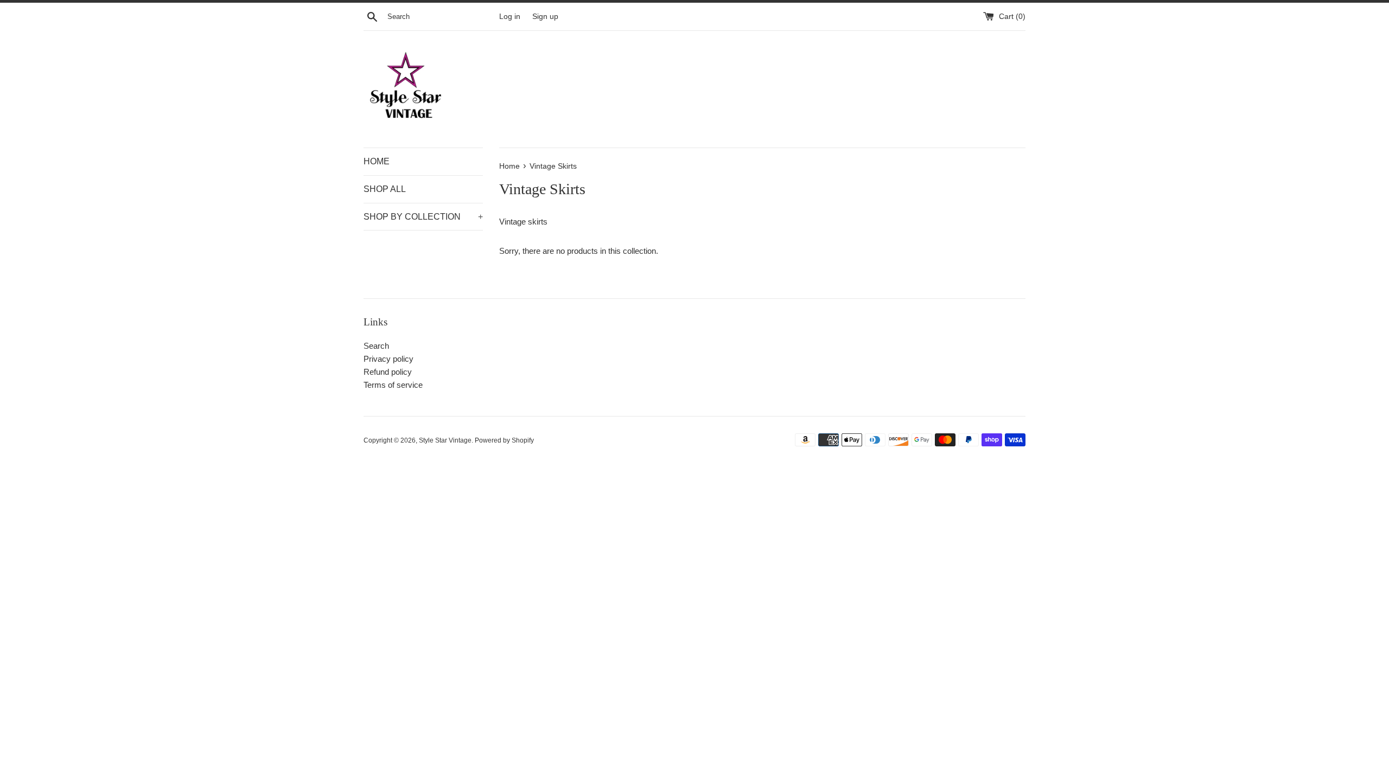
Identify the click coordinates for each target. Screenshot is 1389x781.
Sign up (545, 16)
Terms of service (393, 384)
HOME (377, 161)
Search (376, 345)
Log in (509, 16)
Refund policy (388, 371)
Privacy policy (388, 358)
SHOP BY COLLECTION (423, 216)
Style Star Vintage (445, 440)
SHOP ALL (385, 189)
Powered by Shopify (504, 440)
